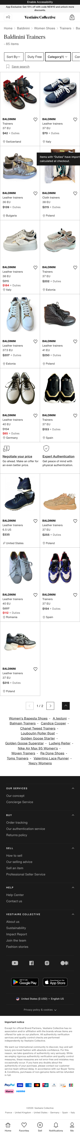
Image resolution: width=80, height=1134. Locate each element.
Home (8, 28)
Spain (65, 1112)
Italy (73, 1112)
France (8, 1112)
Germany (54, 1112)
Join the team (16, 940)
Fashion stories (17, 946)
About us (12, 921)
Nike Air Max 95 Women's (38, 748)
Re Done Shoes (52, 753)
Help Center (15, 894)
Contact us (14, 901)
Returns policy (16, 835)
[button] (72, 17)
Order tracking (17, 822)
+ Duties (14, 133)
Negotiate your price (17, 456)
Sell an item (14, 868)
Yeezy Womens (40, 763)
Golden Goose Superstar (24, 743)
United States (41, 1112)
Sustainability (16, 928)
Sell (9, 848)
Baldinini (23, 28)
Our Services (17, 788)
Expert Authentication (59, 456)
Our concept (15, 795)
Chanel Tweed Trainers (37, 728)
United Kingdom (23, 1112)
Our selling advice (19, 861)
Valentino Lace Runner (51, 758)
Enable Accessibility (40, 2)
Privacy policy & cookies (38, 1010)
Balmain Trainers (23, 723)
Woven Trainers (23, 753)
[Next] (50, 706)
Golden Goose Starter (38, 738)
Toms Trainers (17, 758)
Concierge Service (19, 802)
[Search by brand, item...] (8, 17)
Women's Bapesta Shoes (28, 718)
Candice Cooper (53, 723)
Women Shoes (44, 28)
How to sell (14, 855)
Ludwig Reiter (59, 743)
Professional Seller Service (25, 874)
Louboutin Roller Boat (38, 733)
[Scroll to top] (66, 706)
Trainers (65, 28)
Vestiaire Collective (23, 914)
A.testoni (60, 718)
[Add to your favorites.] (35, 119)
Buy (9, 815)
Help (10, 887)
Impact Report (16, 934)
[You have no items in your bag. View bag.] (72, 17)
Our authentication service (25, 828)
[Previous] (30, 706)
